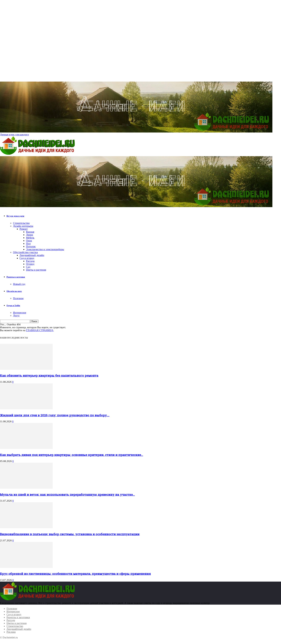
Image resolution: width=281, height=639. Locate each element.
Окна (29, 240)
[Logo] (38, 154)
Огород (30, 264)
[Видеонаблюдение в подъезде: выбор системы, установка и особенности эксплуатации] (26, 527)
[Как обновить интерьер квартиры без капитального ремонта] (26, 369)
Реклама (11, 632)
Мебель (30, 237)
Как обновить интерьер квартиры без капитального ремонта (49, 375)
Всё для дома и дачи (15, 216)
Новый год (19, 284)
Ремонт (24, 229)
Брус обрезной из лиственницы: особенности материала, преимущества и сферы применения (75, 574)
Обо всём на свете (14, 291)
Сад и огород (27, 258)
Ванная (30, 231)
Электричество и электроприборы (45, 249)
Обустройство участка (25, 252)
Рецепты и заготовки (16, 277)
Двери (29, 234)
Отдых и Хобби (13, 305)
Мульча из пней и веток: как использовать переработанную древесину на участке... (67, 494)
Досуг (16, 315)
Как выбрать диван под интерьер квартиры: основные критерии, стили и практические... (71, 455)
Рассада (30, 261)
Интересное (19, 312)
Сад (28, 266)
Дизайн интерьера (23, 226)
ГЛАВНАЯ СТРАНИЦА (40, 330)
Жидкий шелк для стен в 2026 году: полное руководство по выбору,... (54, 415)
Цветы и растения (36, 269)
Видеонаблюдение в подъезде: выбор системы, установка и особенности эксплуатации (70, 534)
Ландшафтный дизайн (32, 255)
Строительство (21, 223)
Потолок (31, 246)
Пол (28, 243)
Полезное (18, 298)
